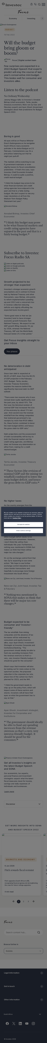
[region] (23, 521)
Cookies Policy (17, 518)
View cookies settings (23, 530)
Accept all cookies (23, 524)
